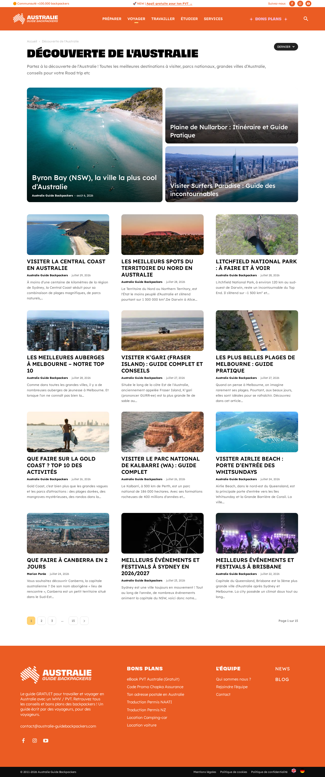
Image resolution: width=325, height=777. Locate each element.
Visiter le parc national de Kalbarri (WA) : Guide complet (160, 465)
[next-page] (84, 621)
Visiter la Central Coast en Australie (66, 264)
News (282, 669)
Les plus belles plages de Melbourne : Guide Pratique (255, 364)
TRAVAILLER (163, 19)
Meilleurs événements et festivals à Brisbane (255, 563)
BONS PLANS (268, 19)
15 (73, 621)
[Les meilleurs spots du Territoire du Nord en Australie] (162, 234)
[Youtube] (308, 3)
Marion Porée (36, 574)
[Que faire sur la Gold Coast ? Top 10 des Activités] (68, 432)
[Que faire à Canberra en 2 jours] (68, 533)
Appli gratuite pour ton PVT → (169, 3)
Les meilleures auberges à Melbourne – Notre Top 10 (65, 364)
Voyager (136, 19)
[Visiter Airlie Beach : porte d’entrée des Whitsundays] (257, 432)
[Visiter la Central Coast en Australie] (68, 234)
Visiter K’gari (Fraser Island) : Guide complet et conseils (162, 364)
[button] (306, 19)
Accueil (32, 41)
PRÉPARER (111, 19)
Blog (282, 679)
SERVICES (213, 19)
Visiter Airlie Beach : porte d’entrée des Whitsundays (249, 465)
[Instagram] (300, 3)
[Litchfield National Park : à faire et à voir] (257, 234)
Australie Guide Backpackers (52, 195)
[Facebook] (292, 3)
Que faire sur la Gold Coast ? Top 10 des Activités (61, 465)
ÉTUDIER (189, 19)
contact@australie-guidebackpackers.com (58, 726)
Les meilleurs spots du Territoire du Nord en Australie (157, 268)
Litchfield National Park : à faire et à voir (256, 264)
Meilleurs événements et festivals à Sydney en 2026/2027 (160, 566)
